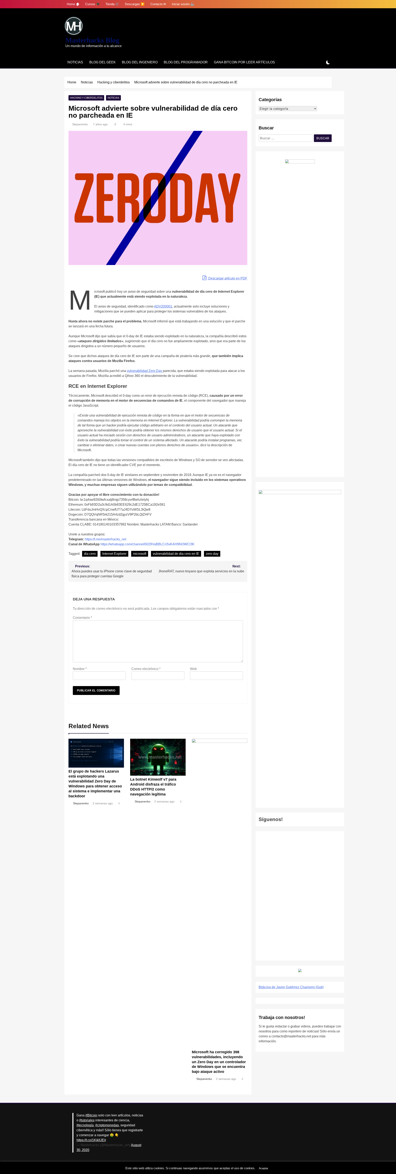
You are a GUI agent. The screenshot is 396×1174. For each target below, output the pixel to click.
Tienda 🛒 (112, 4)
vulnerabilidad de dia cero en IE (176, 553)
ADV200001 (163, 306)
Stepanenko (80, 124)
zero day (212, 553)
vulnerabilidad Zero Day (145, 371)
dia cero (90, 553)
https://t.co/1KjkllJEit (91, 1140)
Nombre (80, 669)
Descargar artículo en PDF (227, 278)
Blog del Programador (186, 62)
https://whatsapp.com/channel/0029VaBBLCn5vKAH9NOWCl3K (147, 544)
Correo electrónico (145, 669)
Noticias (75, 62)
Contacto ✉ (158, 4)
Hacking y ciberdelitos (86, 97)
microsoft (139, 553)
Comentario (82, 617)
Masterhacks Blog (92, 40)
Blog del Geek (102, 62)
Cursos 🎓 (92, 4)
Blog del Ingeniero (140, 62)
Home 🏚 (73, 4)
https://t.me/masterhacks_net (105, 539)
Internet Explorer (114, 553)
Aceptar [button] (263, 1168)
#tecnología (85, 1125)
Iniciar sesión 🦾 (183, 4)
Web (193, 669)
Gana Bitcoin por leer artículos (244, 62)
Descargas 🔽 (135, 4)
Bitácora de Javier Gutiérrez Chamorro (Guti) (291, 987)
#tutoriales (86, 1120)
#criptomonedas (107, 1125)
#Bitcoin (91, 1115)
